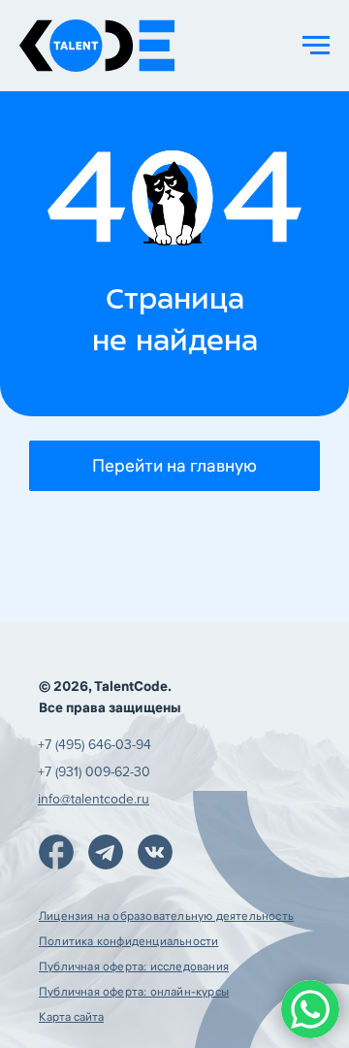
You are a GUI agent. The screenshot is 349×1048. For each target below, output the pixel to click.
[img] (56, 852)
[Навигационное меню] (316, 45)
